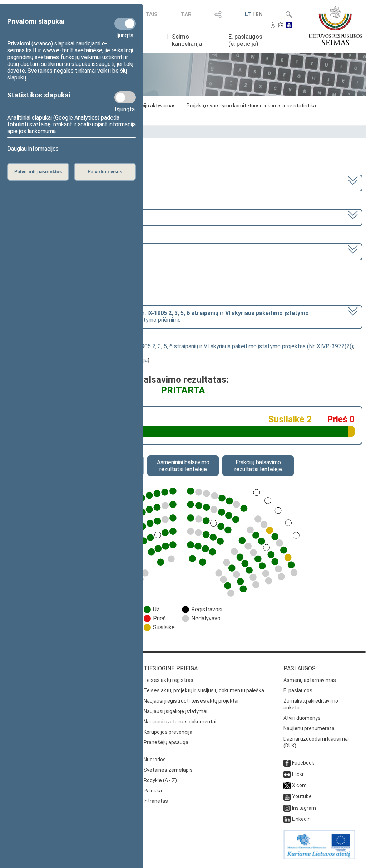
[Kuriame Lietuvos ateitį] (319, 857)
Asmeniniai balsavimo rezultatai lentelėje (183, 465)
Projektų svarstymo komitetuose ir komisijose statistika (251, 105)
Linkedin (301, 819)
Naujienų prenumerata (309, 728)
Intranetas (156, 801)
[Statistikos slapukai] (125, 97)
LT (248, 14)
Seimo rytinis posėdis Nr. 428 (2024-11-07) (61, 251)
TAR (186, 14)
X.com (299, 785)
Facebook (303, 763)
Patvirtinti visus (105, 171)
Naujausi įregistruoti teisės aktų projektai (191, 701)
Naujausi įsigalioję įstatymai (175, 711)
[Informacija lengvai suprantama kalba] (289, 25)
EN (259, 14)
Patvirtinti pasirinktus (38, 171)
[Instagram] (287, 808)
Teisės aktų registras (168, 680)
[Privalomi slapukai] (125, 24)
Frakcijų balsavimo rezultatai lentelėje (258, 465)
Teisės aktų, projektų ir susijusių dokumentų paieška (204, 690)
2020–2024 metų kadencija (42, 182)
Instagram (304, 808)
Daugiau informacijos (33, 148)
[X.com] (287, 785)
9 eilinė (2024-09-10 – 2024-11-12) (52, 216)
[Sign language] (281, 25)
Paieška (153, 791)
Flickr (298, 774)
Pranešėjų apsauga (166, 742)
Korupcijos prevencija (168, 732)
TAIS (151, 14)
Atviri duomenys (302, 718)
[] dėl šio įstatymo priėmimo (158, 316)
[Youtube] (287, 796)
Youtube (302, 796)
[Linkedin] (287, 819)
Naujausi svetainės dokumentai (180, 721)
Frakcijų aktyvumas (154, 105)
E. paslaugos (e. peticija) (245, 40)
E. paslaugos (297, 690)
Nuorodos (155, 759)
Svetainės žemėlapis (168, 770)
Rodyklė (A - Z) (160, 780)
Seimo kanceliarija (187, 40)
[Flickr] (287, 774)
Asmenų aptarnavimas (309, 680)
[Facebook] (287, 763)
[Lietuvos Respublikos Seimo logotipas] (335, 25)
